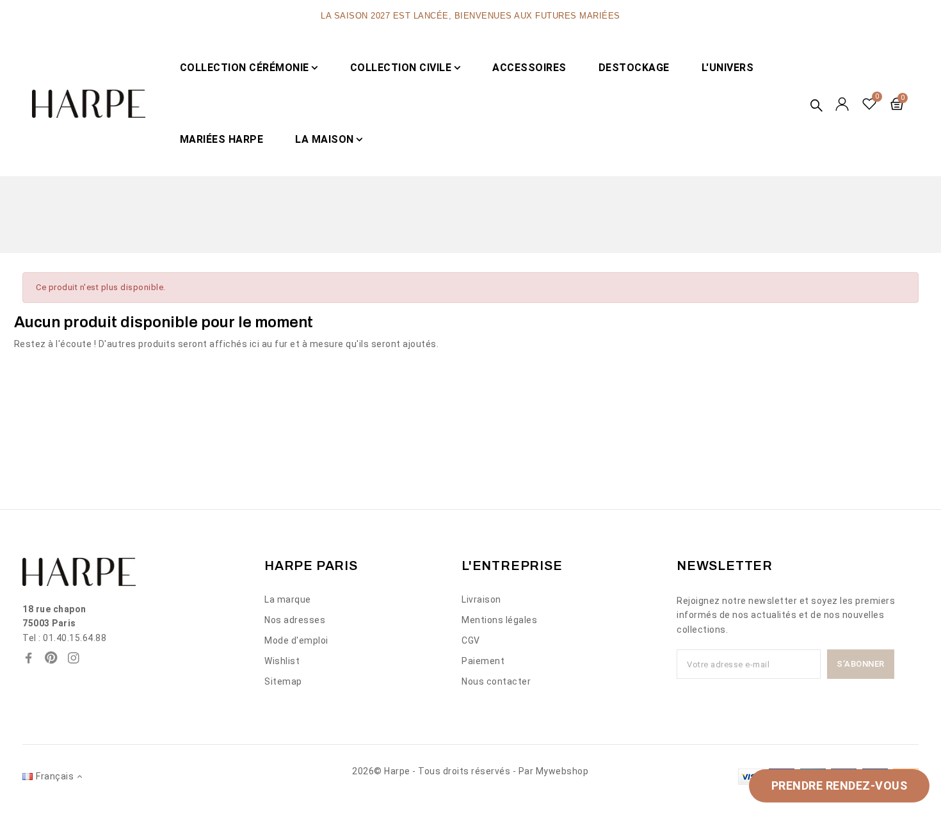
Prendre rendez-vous (839, 785)
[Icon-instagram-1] (73, 657)
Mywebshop (562, 771)
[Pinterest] (51, 657)
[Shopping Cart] (896, 103)
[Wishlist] (870, 103)
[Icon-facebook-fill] (28, 657)
